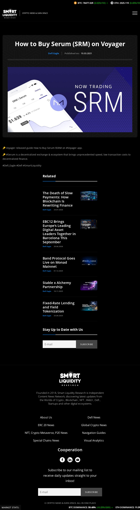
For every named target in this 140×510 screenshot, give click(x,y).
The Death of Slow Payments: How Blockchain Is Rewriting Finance (58, 199)
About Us (46, 417)
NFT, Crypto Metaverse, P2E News (46, 433)
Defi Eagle (53, 53)
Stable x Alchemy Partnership (57, 284)
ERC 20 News (46, 425)
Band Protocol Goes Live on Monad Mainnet (59, 262)
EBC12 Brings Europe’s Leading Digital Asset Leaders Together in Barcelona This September (59, 231)
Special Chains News (46, 440)
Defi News (94, 417)
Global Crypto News (94, 425)
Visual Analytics (94, 440)
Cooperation (70, 449)
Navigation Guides (94, 433)
